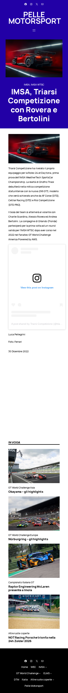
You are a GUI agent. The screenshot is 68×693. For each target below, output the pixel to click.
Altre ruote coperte (18, 633)
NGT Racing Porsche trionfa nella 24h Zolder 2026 (31, 639)
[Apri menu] (34, 30)
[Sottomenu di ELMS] (51, 673)
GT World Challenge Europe (23, 535)
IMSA (27, 84)
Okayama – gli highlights (25, 491)
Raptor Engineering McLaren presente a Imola (28, 588)
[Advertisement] (34, 401)
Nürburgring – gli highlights (28, 539)
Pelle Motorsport (34, 17)
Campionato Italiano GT (21, 582)
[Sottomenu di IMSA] (46, 667)
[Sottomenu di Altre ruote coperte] (53, 679)
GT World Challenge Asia (21, 487)
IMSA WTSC (37, 84)
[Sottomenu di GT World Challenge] (39, 673)
